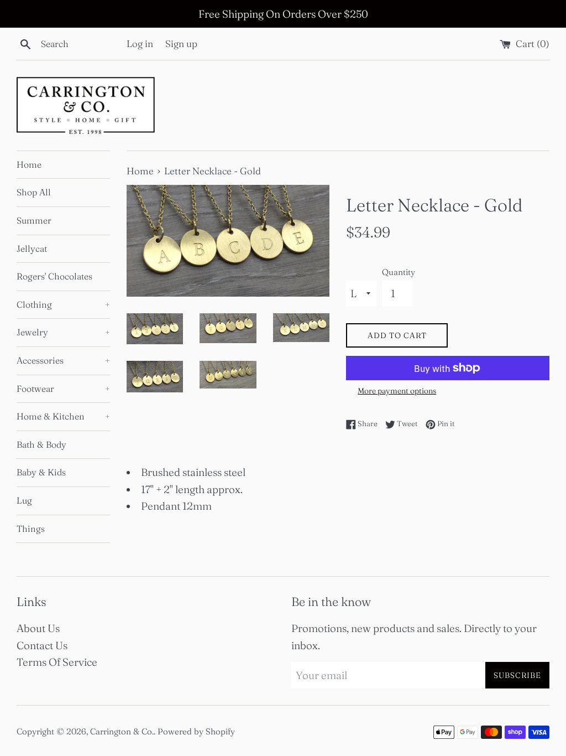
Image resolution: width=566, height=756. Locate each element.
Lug (24, 500)
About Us (38, 628)
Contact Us (42, 645)
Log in (140, 43)
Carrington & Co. (122, 731)
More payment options (397, 391)
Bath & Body (41, 444)
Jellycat (32, 248)
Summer (34, 220)
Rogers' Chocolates (54, 276)
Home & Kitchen (63, 416)
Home (29, 164)
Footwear (63, 388)
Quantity (398, 272)
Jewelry (63, 332)
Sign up (181, 43)
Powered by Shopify (196, 731)
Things (31, 528)
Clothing (63, 304)
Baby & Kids (41, 472)
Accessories (63, 360)
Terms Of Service (57, 662)
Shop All (34, 192)
